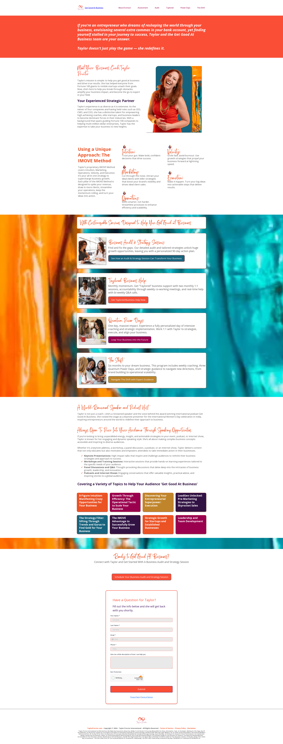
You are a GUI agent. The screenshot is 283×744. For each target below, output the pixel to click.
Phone (113, 645)
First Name (115, 616)
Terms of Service (147, 697)
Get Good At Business (94, 8)
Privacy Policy (135, 697)
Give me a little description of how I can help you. (128, 654)
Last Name (115, 625)
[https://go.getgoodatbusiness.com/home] (80, 8)
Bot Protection (115, 672)
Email (113, 635)
